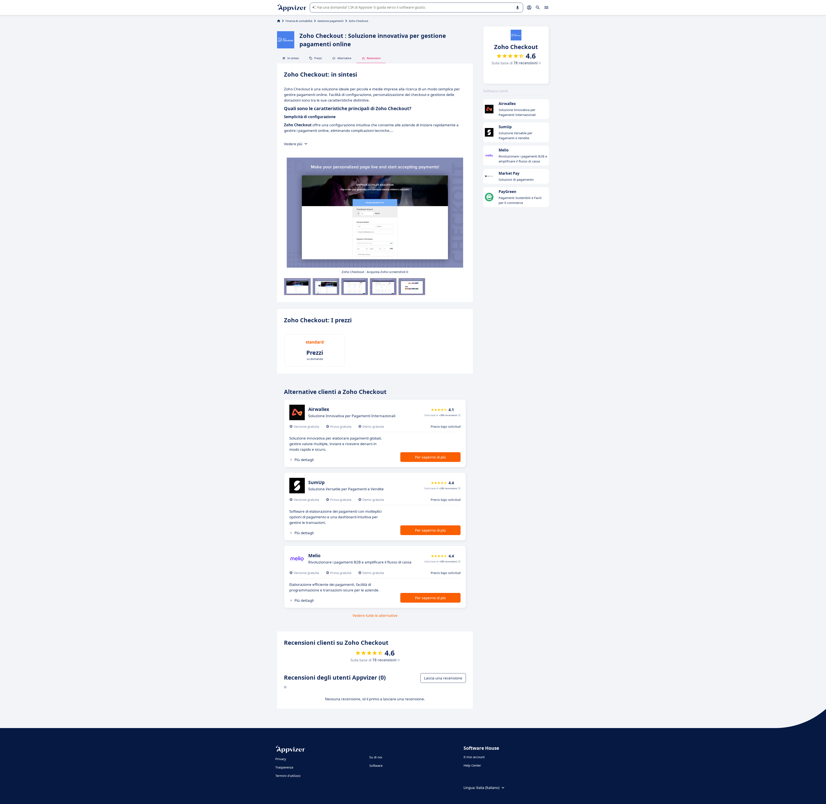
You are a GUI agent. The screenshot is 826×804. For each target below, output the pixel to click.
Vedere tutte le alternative (375, 615)
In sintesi (293, 58)
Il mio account (474, 757)
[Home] (278, 20)
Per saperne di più (430, 457)
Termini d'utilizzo (288, 775)
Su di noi (375, 757)
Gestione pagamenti (330, 21)
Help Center (472, 765)
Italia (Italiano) (487, 787)
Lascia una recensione (443, 678)
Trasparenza (284, 767)
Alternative (344, 58)
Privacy (280, 759)
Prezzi (318, 58)
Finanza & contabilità (298, 21)
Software (375, 765)
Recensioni (374, 58)
